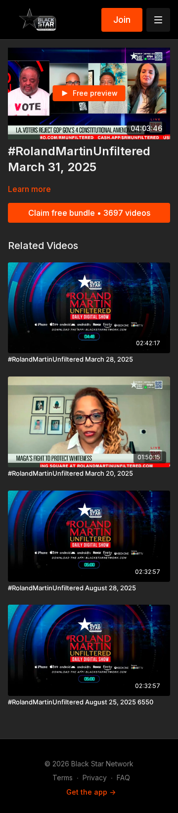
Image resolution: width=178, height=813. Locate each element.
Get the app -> (91, 792)
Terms (62, 777)
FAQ (123, 777)
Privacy (95, 777)
